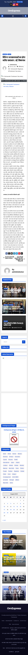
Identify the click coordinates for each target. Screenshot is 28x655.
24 (4, 512)
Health (15, 459)
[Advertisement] (14, 32)
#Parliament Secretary (14, 71)
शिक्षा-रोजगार (5, 482)
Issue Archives (15, 624)
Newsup (23, 615)
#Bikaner (21, 66)
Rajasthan (16, 471)
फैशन (4, 648)
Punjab (5, 471)
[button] (23, 16)
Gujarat (5, 459)
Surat (9, 474)
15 (20, 506)
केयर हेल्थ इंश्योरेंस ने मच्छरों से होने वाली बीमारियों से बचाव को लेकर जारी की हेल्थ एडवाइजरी (14, 559)
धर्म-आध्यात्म (5, 480)
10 (4, 506)
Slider (9, 54)
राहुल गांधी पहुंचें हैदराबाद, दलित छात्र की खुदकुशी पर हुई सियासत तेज (19, 259)
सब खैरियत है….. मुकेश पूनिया (14, 651)
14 (17, 506)
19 (10, 509)
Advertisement (9, 620)
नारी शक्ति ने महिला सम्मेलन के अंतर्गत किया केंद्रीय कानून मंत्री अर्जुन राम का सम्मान (14, 643)
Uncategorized (7, 477)
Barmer (14, 453)
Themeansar (14, 617)
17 (4, 509)
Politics (22, 468)
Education (17, 456)
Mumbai (22, 465)
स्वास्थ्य (11, 482)
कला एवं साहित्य (11, 304)
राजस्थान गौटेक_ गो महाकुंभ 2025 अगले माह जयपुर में (12, 292)
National (5, 468)
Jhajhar (17, 462)
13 (14, 506)
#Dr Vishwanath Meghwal (15, 69)
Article (9, 453)
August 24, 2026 (10, 544)
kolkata (11, 465)
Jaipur (12, 462)
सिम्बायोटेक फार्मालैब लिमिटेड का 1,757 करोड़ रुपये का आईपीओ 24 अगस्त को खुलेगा (13, 593)
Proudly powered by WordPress (9, 615)
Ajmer (4, 453)
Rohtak (22, 471)
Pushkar (10, 471)
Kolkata (16, 465)
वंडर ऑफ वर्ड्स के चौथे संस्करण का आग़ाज (9, 257)
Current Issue (23, 620)
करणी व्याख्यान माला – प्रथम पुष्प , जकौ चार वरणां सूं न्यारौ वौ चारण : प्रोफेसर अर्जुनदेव (14, 628)
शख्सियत (17, 480)
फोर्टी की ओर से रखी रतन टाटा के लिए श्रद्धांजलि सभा (15, 648)
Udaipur (14, 474)
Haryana (10, 459)
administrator (13, 64)
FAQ (10, 624)
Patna (17, 468)
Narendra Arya (18, 295)
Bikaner (4, 54)
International (6, 462)
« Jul (4, 520)
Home (3, 620)
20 (14, 509)
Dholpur (11, 456)
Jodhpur (5, 465)
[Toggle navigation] (13, 16)
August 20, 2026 (10, 561)
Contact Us (16, 620)
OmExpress (14, 10)
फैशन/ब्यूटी (12, 480)
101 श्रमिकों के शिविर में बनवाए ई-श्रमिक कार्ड (13, 324)
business (5, 456)
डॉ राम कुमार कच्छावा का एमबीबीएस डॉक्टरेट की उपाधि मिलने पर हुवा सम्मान (14, 634)
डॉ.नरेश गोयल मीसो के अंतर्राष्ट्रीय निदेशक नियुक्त (14, 639)
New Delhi (11, 468)
